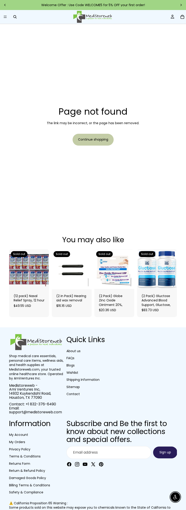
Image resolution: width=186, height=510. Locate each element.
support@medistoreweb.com (35, 412)
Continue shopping (93, 139)
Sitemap (73, 386)
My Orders (17, 442)
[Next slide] (181, 5)
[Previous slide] (5, 5)
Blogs (70, 365)
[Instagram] (77, 464)
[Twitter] (93, 464)
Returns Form (19, 463)
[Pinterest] (101, 464)
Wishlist (72, 372)
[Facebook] (69, 464)
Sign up (165, 452)
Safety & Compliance (26, 492)
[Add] (45, 282)
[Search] (15, 17)
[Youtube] (85, 464)
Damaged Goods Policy (27, 478)
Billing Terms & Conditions (29, 485)
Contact (73, 394)
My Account (18, 434)
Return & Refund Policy (27, 470)
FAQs (70, 358)
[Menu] (5, 17)
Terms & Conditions (25, 456)
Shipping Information (83, 379)
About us (73, 351)
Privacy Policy (19, 449)
